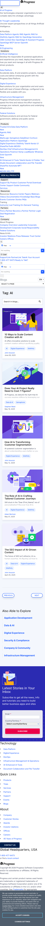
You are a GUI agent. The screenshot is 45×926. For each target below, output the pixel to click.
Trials (5, 784)
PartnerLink (16, 257)
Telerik (27, 143)
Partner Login (35, 211)
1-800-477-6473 (7, 260)
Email (7, 714)
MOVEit (17, 146)
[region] (22, 908)
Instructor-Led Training (10, 205)
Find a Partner (6, 211)
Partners (4, 208)
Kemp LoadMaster (26, 152)
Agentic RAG (17, 34)
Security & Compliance (16, 640)
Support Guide (12, 185)
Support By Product (8, 182)
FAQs (24, 199)
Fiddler (37, 160)
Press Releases (22, 236)
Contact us (9, 845)
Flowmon (14, 152)
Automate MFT (10, 167)
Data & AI (9, 402)
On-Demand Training (30, 205)
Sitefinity (20, 143)
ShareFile (4, 146)
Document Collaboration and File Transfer (21, 769)
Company (5, 219)
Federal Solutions (7, 113)
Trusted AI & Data (7, 127)
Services (4, 188)
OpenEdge (22, 141)
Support (4, 180)
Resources (5, 191)
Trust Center (35, 236)
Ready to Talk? (21, 260)
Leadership (22, 225)
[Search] (1, 241)
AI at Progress (6, 10)
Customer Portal (25, 182)
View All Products (10, 175)
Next (37, 595)
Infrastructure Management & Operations (21, 761)
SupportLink (5, 257)
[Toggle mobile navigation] (2, 275)
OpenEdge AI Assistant (26, 40)
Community (25, 185)
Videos (3, 197)
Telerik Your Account (31, 257)
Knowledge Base (27, 197)
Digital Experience (8, 83)
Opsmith (14, 44)
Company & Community (17, 648)
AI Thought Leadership (10, 21)
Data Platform (6, 34)
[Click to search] (39, 301)
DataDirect (24, 138)
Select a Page (7, 284)
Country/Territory (12, 721)
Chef (9, 149)
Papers (28, 194)
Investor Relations (7, 236)
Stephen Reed (10, 407)
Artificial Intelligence (9, 54)
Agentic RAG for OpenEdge (20, 37)
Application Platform (9, 141)
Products (5, 124)
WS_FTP (10, 171)
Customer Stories (13, 199)
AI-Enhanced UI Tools (9, 160)
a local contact (12, 858)
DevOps (3, 149)
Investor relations (10, 827)
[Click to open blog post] (22, 319)
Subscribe (22, 731)
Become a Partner (20, 211)
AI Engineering (6, 48)
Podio (11, 146)
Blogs (37, 197)
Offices (10, 239)
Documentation (13, 197)
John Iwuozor (10, 353)
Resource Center (17, 194)
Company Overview (8, 225)
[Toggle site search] (1, 263)
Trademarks (18, 889)
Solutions (5, 51)
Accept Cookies (22, 915)
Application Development (18, 617)
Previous (8, 595)
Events (3, 199)
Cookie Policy (7, 906)
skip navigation (9, 3)
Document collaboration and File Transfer (24, 163)
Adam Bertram (10, 514)
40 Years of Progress (12, 838)
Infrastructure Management (12, 97)
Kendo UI (35, 143)
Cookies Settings (22, 922)
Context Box (10, 40)
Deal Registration (7, 215)
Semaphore (15, 138)
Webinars (35, 194)
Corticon (33, 138)
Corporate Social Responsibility (25, 228)
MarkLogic (4, 138)
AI (1, 7)
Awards (6, 823)
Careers (3, 239)
